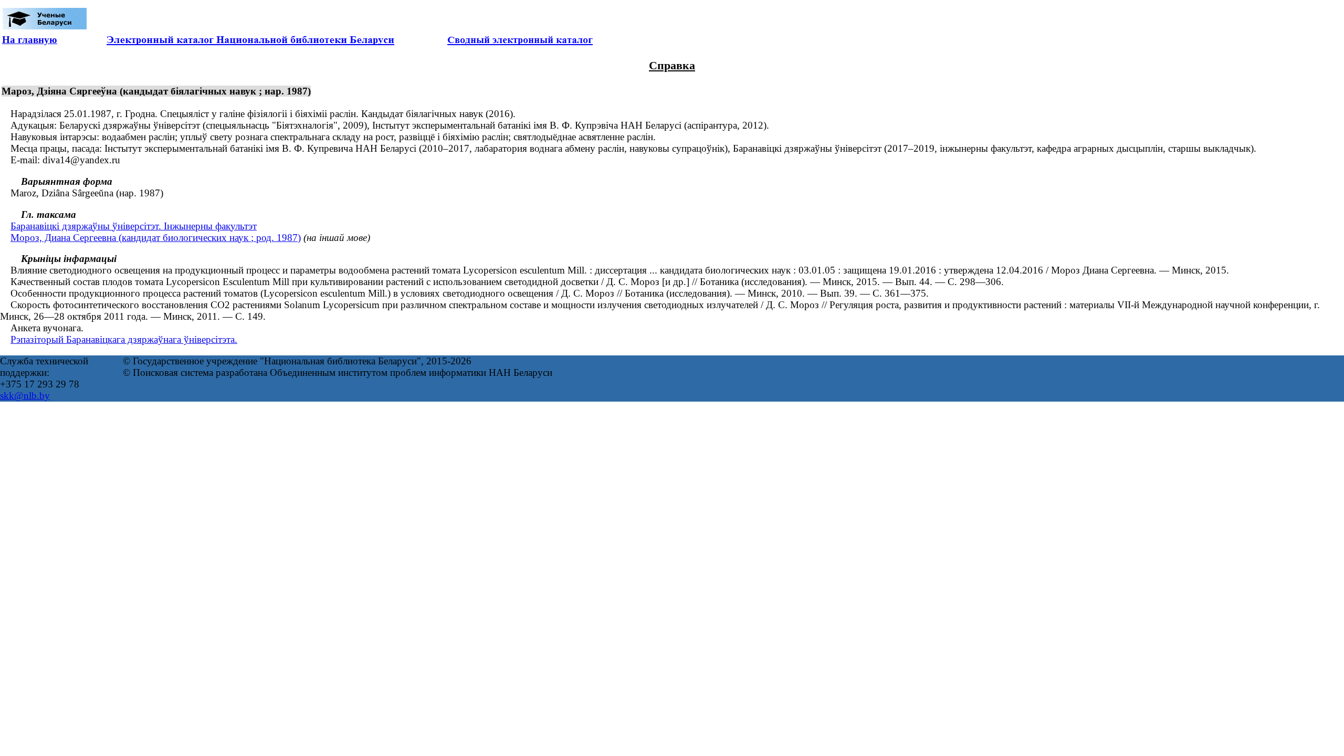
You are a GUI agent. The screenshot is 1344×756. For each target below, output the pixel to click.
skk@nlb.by (25, 395)
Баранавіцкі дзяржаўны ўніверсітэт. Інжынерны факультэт (133, 226)
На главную (29, 39)
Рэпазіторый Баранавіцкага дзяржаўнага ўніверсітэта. (123, 339)
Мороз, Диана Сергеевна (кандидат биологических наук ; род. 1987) (155, 237)
